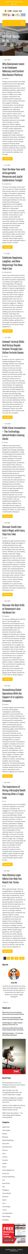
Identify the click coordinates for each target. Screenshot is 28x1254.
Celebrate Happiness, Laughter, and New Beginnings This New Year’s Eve (12, 263)
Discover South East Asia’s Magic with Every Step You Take (13, 531)
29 (16, 958)
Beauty (4, 1134)
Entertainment (7, 184)
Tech (4, 1203)
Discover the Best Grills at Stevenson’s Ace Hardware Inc (13, 609)
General (5, 1160)
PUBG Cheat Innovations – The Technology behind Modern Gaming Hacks (14, 433)
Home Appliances (8, 1170)
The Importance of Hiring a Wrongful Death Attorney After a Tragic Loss (13, 792)
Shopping (6, 616)
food (4, 1154)
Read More (7, 159)
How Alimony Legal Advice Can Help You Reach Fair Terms (12, 879)
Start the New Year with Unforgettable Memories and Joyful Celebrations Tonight (13, 175)
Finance (5, 1150)
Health (4, 1163)
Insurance (5, 1173)
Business (6, 78)
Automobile (6, 1130)
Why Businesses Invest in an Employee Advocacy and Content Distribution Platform (13, 69)
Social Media (6, 1193)
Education (5, 1144)
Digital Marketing (8, 1140)
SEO (3, 1187)
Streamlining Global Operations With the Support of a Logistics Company (12, 695)
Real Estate (6, 1183)
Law (5, 801)
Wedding (5, 1220)
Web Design (6, 1216)
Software (5, 1197)
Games (6, 356)
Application (6, 1127)
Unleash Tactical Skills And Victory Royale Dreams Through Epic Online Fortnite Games (13, 347)
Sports (4, 1200)
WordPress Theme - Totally (13, 1249)
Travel (5, 538)
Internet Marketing (8, 1177)
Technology (6, 1207)
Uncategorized (7, 1213)
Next (21, 958)
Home (4, 1167)
